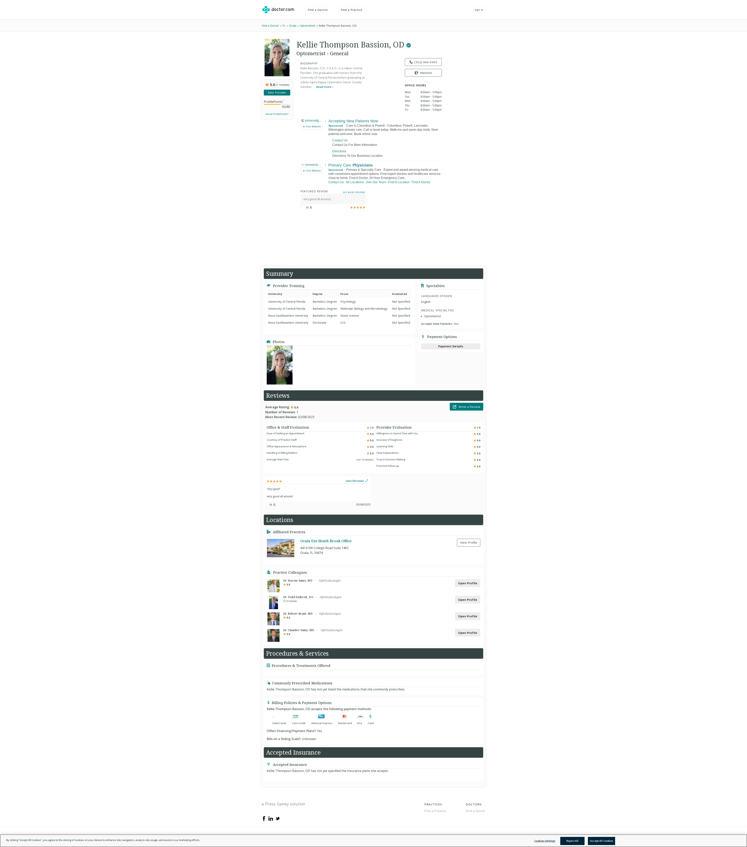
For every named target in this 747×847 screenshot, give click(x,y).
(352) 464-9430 (425, 62)
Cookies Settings (544, 841)
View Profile (468, 542)
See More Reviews (354, 192)
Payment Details (450, 346)
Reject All (572, 841)
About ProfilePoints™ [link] (277, 114)
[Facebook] (264, 818)
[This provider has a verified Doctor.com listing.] (408, 44)
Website (426, 73)
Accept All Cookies (601, 841)
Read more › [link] (324, 87)
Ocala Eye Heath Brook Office (326, 541)
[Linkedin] (270, 818)
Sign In (479, 9)
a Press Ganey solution (283, 804)
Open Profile (467, 583)
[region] (373, 840)
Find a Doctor (318, 10)
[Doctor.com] (278, 9)
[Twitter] (277, 818)
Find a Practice (352, 10)
